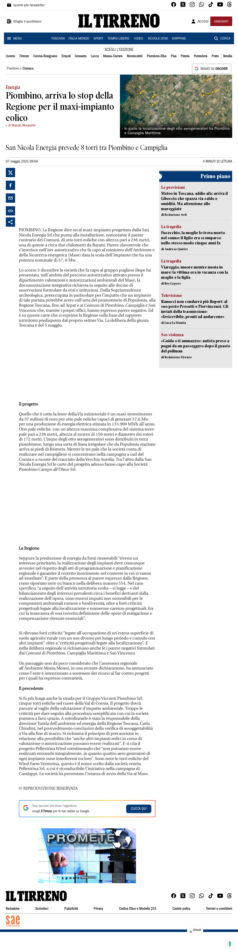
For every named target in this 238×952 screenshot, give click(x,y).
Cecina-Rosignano (45, 56)
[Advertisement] (54, 197)
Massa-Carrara (112, 56)
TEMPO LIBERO (118, 38)
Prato (215, 56)
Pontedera (200, 56)
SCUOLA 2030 (158, 38)
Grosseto (80, 56)
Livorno (10, 56)
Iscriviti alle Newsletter (29, 5)
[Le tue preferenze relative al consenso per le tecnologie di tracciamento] (229, 943)
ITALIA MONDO (79, 38)
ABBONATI (221, 21)
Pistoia (185, 56)
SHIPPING (179, 38)
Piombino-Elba (156, 56)
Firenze (24, 56)
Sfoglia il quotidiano (27, 21)
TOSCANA (58, 38)
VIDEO (138, 38)
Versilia (227, 56)
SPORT (98, 38)
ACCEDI (203, 21)
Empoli (66, 56)
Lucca (95, 56)
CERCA (225, 38)
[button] (87, 856)
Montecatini (134, 56)
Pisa (173, 56)
